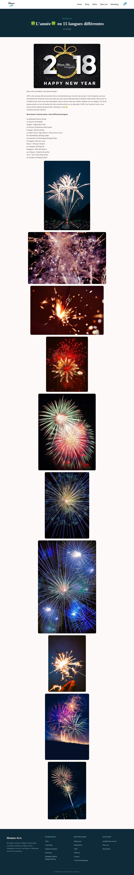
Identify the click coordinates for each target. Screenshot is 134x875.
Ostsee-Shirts (50, 859)
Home (79, 4)
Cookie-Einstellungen (81, 860)
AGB (75, 849)
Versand (76, 856)
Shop (87, 4)
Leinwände (48, 845)
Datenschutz (78, 845)
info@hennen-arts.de (109, 841)
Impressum (77, 841)
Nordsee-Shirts (51, 856)
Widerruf (77, 853)
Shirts (94, 4)
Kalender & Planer (51, 849)
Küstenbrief (106, 849)
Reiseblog (115, 4)
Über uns (104, 4)
